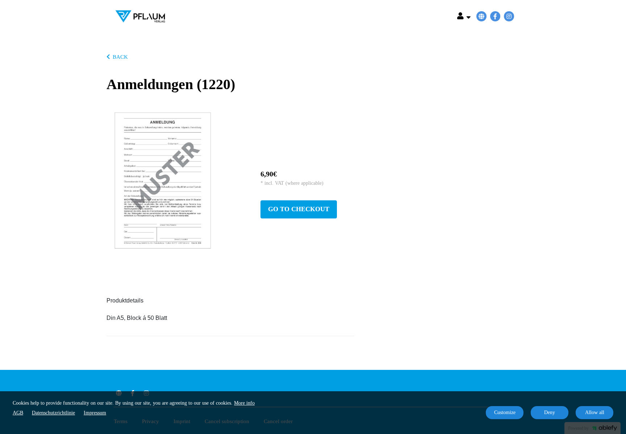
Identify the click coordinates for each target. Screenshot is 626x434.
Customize (505, 412)
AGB (18, 413)
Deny (549, 412)
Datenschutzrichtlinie (53, 413)
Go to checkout (298, 209)
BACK (120, 57)
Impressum (95, 413)
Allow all (594, 412)
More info (244, 403)
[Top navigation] (464, 17)
